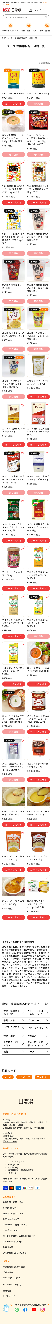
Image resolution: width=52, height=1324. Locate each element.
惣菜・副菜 (9, 1036)
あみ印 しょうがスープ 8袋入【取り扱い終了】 (13, 334)
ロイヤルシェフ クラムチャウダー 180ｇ (13, 813)
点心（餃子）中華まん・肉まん (35, 1043)
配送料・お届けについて (14, 1213)
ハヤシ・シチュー (11, 1028)
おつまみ (32, 1036)
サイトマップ (9, 1296)
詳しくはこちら (10, 1141)
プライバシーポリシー (13, 1278)
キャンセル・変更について (15, 1224)
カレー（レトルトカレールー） (35, 1012)
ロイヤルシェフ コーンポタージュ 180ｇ (38, 813)
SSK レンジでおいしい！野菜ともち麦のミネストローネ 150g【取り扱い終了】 (38, 140)
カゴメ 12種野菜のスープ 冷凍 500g (13, 430)
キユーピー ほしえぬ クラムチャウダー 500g (38, 478)
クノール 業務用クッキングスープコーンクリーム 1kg (38, 527)
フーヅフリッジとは (12, 1285)
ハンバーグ (24, 1077)
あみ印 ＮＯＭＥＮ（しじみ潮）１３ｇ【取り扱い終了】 (11, 383)
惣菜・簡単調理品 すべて (11, 1012)
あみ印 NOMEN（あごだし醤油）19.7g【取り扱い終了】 (37, 236)
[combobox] (26, 17)
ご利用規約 (8, 1272)
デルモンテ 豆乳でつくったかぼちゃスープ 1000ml (38, 575)
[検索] (46, 17)
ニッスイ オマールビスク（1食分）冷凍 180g (38, 669)
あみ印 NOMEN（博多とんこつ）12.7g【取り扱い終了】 (37, 287)
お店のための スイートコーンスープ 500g (38, 382)
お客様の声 (8, 1247)
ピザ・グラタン (35, 1028)
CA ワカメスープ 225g (38, 93)
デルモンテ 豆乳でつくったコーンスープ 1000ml (38, 623)
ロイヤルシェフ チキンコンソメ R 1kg (13, 858)
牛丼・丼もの (10, 1020)
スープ (30, 1051)
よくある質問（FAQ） (13, 1241)
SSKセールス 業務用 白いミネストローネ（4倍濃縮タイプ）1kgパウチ (13, 238)
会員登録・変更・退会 (13, 1202)
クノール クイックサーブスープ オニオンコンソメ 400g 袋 (13, 527)
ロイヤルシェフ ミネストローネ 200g (13, 903)
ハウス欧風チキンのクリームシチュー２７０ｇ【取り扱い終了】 (13, 766)
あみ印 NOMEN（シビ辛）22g (12, 286)
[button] (47, 10)
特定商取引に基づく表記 (14, 1266)
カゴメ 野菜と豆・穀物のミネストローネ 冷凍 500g (38, 431)
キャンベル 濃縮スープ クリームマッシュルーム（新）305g (13, 479)
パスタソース (34, 1020)
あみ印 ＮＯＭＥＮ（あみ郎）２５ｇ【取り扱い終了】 (38, 335)
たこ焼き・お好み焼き (11, 1043)
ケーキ (7, 1077)
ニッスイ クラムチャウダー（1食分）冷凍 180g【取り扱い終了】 (13, 718)
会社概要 (7, 1290)
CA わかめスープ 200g (13, 93)
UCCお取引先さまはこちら (15, 1252)
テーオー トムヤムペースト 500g (13, 574)
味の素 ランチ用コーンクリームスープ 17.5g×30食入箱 (38, 904)
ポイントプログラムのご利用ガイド (19, 1235)
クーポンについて (11, 1230)
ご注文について (10, 1207)
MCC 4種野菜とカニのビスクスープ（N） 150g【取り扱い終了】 (13, 138)
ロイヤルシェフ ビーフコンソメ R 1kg (38, 858)
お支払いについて (11, 1219)
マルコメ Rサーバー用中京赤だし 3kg (38, 765)
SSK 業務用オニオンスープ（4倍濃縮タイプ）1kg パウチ (38, 189)
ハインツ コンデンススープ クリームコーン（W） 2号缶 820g (38, 718)
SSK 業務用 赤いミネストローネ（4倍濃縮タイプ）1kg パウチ (13, 189)
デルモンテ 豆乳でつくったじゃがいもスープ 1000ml (13, 623)
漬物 (5, 1051)
